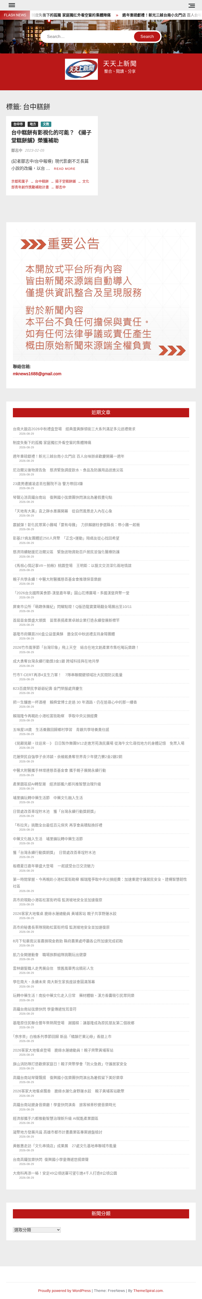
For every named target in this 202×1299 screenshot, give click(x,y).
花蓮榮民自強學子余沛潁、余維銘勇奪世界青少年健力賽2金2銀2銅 (67, 757)
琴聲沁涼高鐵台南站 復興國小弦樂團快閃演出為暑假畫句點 (62, 497)
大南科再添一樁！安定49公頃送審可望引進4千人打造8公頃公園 (65, 1173)
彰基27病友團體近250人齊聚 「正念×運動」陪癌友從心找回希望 (66, 538)
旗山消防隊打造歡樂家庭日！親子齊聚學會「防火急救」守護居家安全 (70, 1064)
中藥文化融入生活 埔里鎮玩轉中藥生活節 (50, 839)
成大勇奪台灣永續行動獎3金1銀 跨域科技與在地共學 (56, 661)
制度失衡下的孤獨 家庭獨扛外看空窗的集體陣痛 (59, 15)
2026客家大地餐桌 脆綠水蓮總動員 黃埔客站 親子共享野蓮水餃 (65, 913)
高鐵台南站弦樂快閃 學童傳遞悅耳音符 (45, 1009)
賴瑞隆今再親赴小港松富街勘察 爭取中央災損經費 (55, 716)
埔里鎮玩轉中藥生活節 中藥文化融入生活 (48, 798)
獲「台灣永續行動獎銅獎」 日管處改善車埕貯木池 (56, 852)
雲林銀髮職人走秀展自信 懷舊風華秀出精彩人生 (53, 968)
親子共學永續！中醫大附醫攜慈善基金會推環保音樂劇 (57, 579)
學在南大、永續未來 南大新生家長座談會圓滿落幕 (54, 982)
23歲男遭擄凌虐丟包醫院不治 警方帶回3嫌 (48, 484)
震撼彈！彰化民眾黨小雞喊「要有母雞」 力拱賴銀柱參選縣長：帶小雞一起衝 (76, 525)
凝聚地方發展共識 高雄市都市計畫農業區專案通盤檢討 (57, 1132)
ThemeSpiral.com (148, 1290)
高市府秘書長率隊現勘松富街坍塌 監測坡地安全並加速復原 (61, 927)
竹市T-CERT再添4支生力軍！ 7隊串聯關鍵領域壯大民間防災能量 (68, 675)
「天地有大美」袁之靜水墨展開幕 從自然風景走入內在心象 (62, 511)
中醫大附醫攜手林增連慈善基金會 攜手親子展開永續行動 (59, 770)
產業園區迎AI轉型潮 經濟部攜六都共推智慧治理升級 (57, 784)
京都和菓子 (19, 181)
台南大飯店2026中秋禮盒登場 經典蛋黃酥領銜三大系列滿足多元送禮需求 (74, 429)
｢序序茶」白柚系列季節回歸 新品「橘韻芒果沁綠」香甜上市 (62, 1036)
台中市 (18, 124)
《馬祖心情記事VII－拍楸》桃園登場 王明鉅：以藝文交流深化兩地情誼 (72, 565)
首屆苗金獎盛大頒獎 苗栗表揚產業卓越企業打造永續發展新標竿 (66, 620)
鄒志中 (16, 150)
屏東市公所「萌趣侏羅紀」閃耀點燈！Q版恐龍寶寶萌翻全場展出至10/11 (72, 606)
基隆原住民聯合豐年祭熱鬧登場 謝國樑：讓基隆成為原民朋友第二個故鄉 (73, 1023)
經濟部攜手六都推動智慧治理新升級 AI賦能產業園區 (55, 1118)
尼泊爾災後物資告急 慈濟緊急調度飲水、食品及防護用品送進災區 (68, 470)
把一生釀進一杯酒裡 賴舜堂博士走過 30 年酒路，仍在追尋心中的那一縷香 (75, 702)
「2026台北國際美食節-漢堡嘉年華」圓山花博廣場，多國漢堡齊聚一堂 (71, 593)
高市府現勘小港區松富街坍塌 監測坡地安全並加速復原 (57, 900)
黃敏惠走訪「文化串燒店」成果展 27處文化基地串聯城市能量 (65, 1146)
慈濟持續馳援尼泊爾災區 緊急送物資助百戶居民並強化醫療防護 (66, 552)
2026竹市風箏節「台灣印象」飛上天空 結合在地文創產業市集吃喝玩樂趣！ (76, 647)
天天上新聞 (120, 63)
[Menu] (11, 5)
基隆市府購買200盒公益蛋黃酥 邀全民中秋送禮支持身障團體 (64, 634)
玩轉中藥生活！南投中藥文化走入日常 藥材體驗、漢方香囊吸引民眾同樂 (73, 995)
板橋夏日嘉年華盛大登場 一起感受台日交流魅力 (53, 866)
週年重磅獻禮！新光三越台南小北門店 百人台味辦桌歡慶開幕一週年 (68, 456)
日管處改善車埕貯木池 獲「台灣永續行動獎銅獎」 (55, 811)
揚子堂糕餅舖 (65, 181)
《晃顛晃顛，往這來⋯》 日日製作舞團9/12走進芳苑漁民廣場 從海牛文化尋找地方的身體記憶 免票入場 (98, 743)
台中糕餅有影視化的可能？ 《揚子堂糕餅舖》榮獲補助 (51, 137)
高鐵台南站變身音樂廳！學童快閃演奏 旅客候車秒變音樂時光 (64, 1105)
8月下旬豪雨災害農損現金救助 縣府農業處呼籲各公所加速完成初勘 (68, 941)
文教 (46, 124)
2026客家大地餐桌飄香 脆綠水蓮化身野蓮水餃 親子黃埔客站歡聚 (68, 1091)
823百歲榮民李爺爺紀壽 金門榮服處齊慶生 (48, 688)
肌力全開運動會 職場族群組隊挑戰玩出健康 (50, 955)
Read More (64, 169)
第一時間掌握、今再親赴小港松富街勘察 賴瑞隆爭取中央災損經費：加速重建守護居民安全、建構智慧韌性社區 (100, 882)
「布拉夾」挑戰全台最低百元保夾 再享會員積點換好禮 (57, 825)
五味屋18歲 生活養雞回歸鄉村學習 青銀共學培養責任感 (61, 729)
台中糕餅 (42, 181)
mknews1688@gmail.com (37, 373)
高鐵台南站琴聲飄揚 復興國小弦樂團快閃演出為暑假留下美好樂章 (68, 1077)
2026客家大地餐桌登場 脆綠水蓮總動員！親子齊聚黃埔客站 (63, 1050)
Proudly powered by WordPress (64, 1290)
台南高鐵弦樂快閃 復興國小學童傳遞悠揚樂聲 (51, 1159)
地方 (33, 124)
